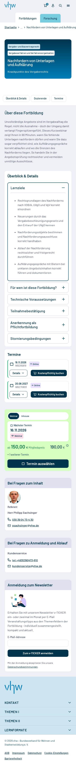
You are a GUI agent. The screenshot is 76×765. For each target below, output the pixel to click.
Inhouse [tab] (25, 416)
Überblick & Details (16, 98)
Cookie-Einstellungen (56, 752)
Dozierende (40, 98)
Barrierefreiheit (13, 758)
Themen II (12, 721)
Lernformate (16, 730)
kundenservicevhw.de (27, 566)
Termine (58, 98)
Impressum (18, 752)
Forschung (50, 18)
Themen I (12, 712)
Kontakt (12, 703)
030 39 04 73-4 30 (22, 519)
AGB (7, 752)
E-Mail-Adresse (16, 637)
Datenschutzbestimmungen (23, 666)
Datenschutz (35, 752)
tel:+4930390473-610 (25, 560)
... (22, 27)
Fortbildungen (28, 18)
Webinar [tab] (14, 416)
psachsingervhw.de (25, 526)
